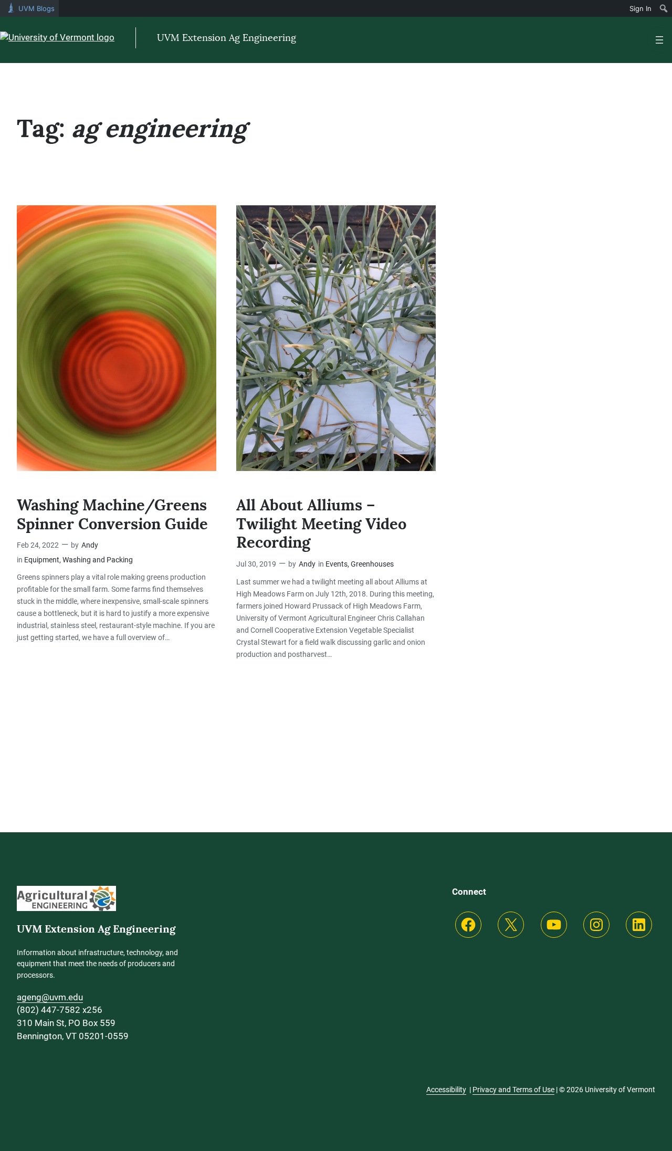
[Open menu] (659, 40)
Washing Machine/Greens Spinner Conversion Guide (112, 514)
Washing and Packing (97, 560)
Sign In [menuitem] (640, 8)
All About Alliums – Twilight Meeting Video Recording (321, 524)
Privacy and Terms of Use (513, 1089)
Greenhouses (372, 564)
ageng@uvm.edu (50, 997)
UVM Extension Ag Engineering (226, 38)
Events (337, 564)
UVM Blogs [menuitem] (36, 8)
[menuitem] (664, 8)
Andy (89, 545)
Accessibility (446, 1089)
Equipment (41, 560)
